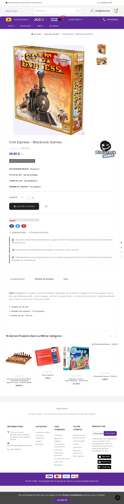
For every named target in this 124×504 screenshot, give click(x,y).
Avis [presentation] (66, 279)
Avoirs (76, 444)
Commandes (79, 441)
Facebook (11, 226)
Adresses (77, 447)
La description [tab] (17, 279)
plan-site (58, 462)
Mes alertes (78, 456)
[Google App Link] (104, 461)
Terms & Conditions (72, 495)
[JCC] (40, 19)
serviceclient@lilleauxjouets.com (22, 445)
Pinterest (23, 226)
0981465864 (15, 449)
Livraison (58, 435)
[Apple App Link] (104, 456)
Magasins (58, 465)
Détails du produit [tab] (44, 279)
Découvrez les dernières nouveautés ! (25, 2)
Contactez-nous (61, 459)
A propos (58, 450)
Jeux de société (43, 432)
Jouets (39, 441)
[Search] (77, 11)
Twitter (17, 226)
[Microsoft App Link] (104, 467)
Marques (39, 444)
